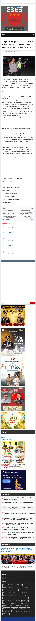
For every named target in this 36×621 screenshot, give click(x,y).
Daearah (25, 587)
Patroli (5, 603)
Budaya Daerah (7, 587)
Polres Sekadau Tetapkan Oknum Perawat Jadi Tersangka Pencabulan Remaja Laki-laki (18, 508)
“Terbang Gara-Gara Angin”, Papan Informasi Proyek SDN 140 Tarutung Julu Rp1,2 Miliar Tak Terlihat (19, 538)
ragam (13, 608)
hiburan (15, 592)
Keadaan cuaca (7, 595)
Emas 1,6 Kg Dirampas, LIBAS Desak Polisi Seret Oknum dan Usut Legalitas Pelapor (18, 498)
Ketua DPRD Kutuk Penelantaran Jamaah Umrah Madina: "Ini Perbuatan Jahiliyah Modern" (18, 524)
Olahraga (16, 600)
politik (5, 608)
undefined (11, 226)
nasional (22, 598)
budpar (17, 587)
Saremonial (6, 611)
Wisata (5, 614)
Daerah (5, 590)
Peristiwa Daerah (8, 606)
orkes (24, 600)
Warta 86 (18, 6)
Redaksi (3, 437)
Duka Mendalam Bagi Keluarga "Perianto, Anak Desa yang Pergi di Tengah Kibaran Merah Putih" (19, 533)
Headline (5, 592)
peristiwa (23, 603)
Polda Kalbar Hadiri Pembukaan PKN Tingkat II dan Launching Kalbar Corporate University (17, 528)
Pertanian (19, 606)
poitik (26, 606)
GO (32, 303)
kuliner (14, 598)
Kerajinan (18, 595)
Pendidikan (13, 603)
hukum (23, 592)
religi (21, 608)
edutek (14, 590)
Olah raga (6, 600)
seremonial (16, 611)
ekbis (21, 590)
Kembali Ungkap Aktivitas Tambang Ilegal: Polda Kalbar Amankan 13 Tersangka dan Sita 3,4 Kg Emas (18, 503)
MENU (4, 35)
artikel (9, 584)
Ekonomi (28, 590)
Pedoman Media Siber (6, 439)
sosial (25, 611)
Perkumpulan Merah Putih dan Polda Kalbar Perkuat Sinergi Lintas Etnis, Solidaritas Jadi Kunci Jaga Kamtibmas (18, 549)
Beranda (3, 435)
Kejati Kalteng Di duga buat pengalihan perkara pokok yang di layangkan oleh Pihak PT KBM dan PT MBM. (19, 519)
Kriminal (5, 598)
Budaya (18, 584)
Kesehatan (27, 595)
